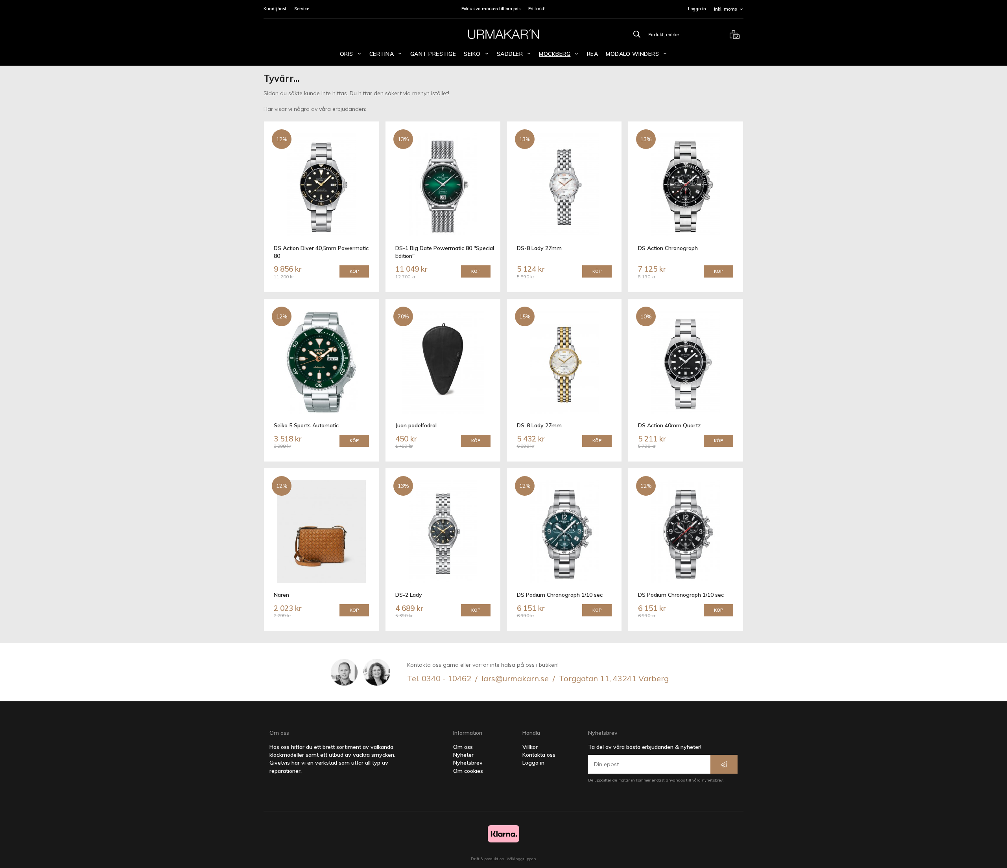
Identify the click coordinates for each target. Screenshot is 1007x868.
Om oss (463, 746)
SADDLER (510, 53)
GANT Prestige (433, 53)
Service (301, 8)
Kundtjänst (275, 8)
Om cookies (468, 770)
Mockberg (554, 53)
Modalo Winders (632, 53)
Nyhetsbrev (468, 762)
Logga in (697, 8)
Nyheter (463, 754)
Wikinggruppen (521, 858)
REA (592, 53)
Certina (381, 53)
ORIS (346, 53)
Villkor (530, 746)
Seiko (472, 53)
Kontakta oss (538, 754)
